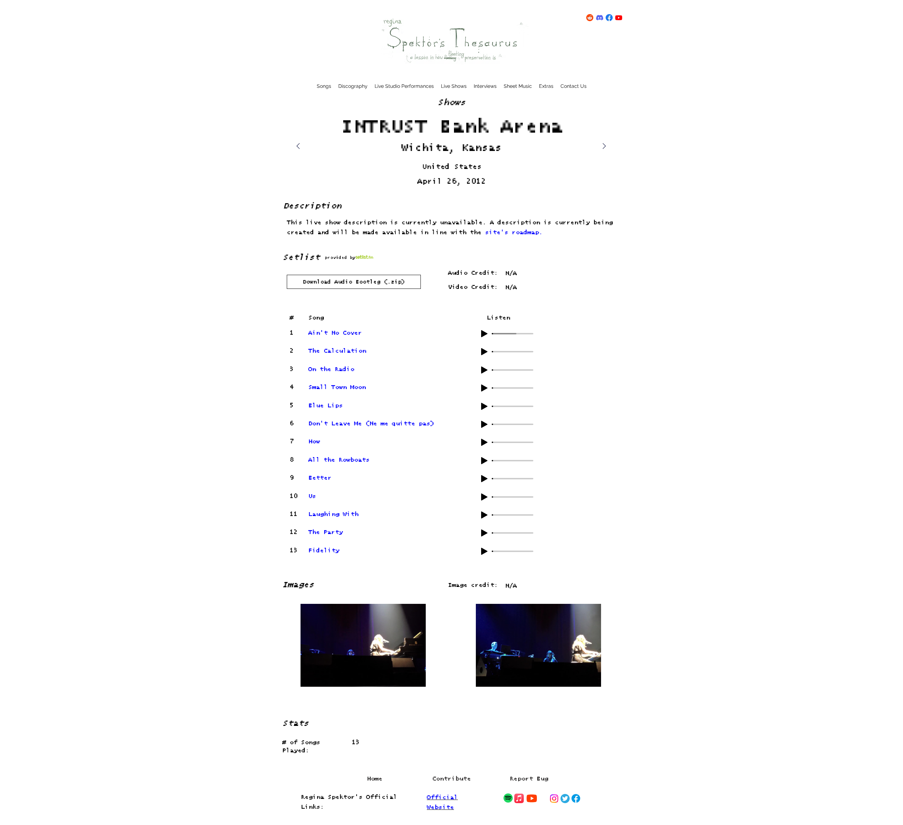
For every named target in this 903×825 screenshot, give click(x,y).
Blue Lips (325, 406)
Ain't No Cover (335, 333)
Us (312, 496)
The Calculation (337, 351)
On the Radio (331, 369)
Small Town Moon (337, 387)
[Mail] (604, 146)
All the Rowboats (339, 460)
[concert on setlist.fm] (364, 257)
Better (320, 478)
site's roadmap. (514, 233)
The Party (325, 532)
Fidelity (323, 551)
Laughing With (333, 514)
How (314, 442)
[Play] (484, 333)
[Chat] (508, 798)
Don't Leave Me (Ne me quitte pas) (371, 424)
